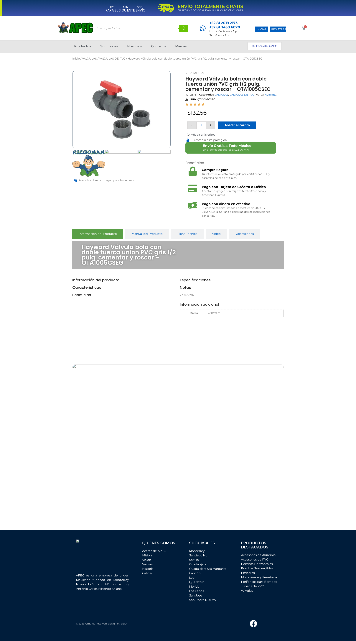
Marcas (181, 46)
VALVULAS (89, 58)
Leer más (97, 489)
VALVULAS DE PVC (112, 58)
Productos (82, 46)
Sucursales (109, 46)
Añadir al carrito (237, 125)
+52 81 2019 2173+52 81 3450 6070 (224, 25)
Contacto (158, 46)
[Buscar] (183, 28)
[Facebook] (253, 623)
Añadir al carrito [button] (147, 508)
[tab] (97, 234)
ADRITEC (271, 94)
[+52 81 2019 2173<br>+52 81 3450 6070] (203, 28)
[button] (200, 135)
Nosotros (134, 46)
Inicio (76, 58)
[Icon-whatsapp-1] (272, 623)
